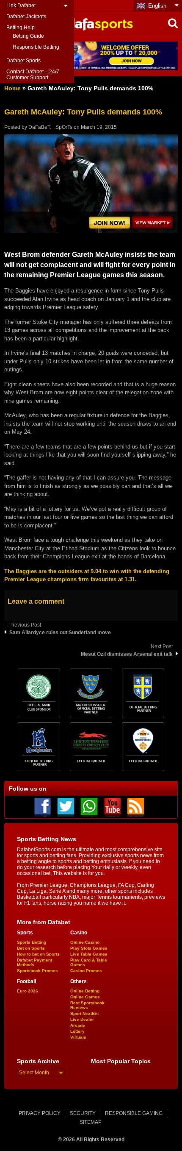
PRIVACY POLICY (40, 1113)
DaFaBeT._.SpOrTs (50, 127)
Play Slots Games (89, 948)
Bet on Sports (31, 948)
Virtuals (78, 1037)
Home (12, 88)
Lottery (77, 1031)
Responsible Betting (36, 47)
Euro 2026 (27, 991)
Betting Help (20, 28)
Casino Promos (86, 970)
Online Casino (84, 942)
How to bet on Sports (38, 954)
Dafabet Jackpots (26, 17)
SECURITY (83, 1113)
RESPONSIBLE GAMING (134, 1113)
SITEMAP (91, 1122)
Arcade (77, 1025)
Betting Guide (28, 36)
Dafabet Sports (23, 61)
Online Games (85, 997)
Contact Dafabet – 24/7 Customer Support (32, 75)
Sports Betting (31, 942)
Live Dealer (82, 1019)
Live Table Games (89, 954)
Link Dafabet (21, 5)
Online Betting (84, 991)
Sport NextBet (84, 1013)
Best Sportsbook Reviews (87, 1005)
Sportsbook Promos (37, 970)
